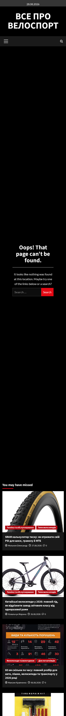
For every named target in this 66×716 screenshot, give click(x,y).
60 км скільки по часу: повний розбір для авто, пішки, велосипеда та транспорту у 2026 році (31, 674)
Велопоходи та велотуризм (20, 660)
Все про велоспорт (33, 21)
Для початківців (46, 660)
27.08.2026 (37, 545)
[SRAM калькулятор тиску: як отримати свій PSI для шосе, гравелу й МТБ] (33, 511)
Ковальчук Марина (17, 614)
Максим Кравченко (17, 682)
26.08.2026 (36, 614)
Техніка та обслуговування (20, 527)
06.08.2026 (36, 682)
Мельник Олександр (17, 545)
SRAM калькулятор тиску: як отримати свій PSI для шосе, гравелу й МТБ (32, 539)
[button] (61, 41)
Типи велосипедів (47, 527)
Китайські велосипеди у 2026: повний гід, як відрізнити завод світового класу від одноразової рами (31, 605)
